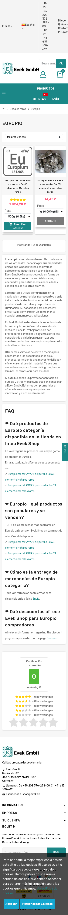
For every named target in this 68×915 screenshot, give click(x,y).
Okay (56, 852)
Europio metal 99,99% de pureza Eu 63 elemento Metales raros (18, 186)
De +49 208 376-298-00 (45, 15)
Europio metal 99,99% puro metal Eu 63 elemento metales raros (50, 186)
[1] (11, 200)
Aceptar (11, 903)
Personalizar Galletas (37, 903)
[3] (17, 200)
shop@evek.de (31, 794)
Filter (65, 450)
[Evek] (20, 68)
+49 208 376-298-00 (36, 785)
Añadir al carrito (17, 225)
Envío (36, 598)
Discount (52, 638)
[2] (14, 200)
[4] (21, 200)
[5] (24, 200)
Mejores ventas (16, 137)
